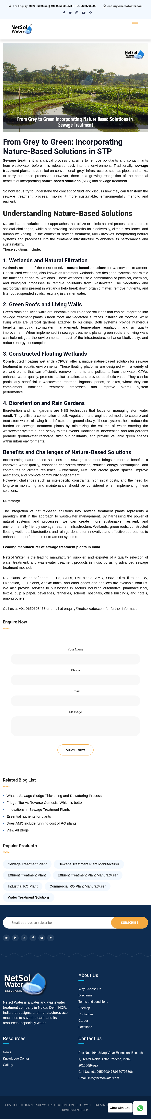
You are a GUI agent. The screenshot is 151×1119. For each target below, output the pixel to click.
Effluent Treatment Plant (27, 875)
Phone (75, 670)
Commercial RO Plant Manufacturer (78, 886)
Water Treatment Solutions (29, 897)
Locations (85, 1027)
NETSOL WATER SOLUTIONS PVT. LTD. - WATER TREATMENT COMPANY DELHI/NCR (86, 1105)
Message (75, 712)
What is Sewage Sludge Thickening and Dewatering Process (54, 796)
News (7, 1052)
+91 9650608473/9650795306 (111, 1071)
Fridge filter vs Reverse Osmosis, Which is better (44, 803)
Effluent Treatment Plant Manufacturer (88, 875)
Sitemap (84, 1008)
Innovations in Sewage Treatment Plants (38, 810)
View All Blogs (17, 830)
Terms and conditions (93, 1001)
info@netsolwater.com (103, 1078)
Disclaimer (85, 995)
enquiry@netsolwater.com (124, 5)
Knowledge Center (16, 1058)
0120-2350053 (38, 5)
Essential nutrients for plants (28, 816)
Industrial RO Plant (23, 886)
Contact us (85, 1014)
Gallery (8, 1065)
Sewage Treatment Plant (27, 864)
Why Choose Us (89, 989)
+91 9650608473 (61, 5)
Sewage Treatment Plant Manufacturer (89, 864)
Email (76, 691)
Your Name (75, 649)
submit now (75, 750)
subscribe (129, 922)
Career (83, 1020)
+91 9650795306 (85, 5)
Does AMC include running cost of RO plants (41, 823)
